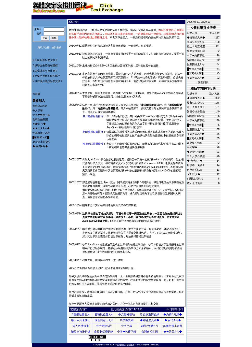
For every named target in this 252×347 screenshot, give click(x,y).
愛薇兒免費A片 (195, 42)
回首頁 (36, 93)
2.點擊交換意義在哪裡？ (46, 65)
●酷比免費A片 (195, 178)
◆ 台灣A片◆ (40, 146)
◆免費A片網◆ (195, 151)
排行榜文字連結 (91, 232)
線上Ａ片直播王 (196, 46)
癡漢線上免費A (41, 141)
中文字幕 (37, 110)
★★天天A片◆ (41, 128)
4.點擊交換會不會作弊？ (46, 75)
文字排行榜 (146, 123)
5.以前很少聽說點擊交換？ (47, 81)
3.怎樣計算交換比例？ (45, 70)
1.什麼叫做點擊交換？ (45, 60)
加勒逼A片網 (39, 106)
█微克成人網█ (40, 137)
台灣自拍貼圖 (40, 119)
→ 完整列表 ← (203, 82)
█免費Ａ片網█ (195, 68)
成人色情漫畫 (194, 183)
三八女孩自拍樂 (196, 156)
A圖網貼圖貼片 (195, 59)
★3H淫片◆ (39, 123)
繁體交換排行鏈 (196, 51)
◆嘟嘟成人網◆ (196, 37)
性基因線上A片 (41, 132)
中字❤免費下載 (41, 114)
